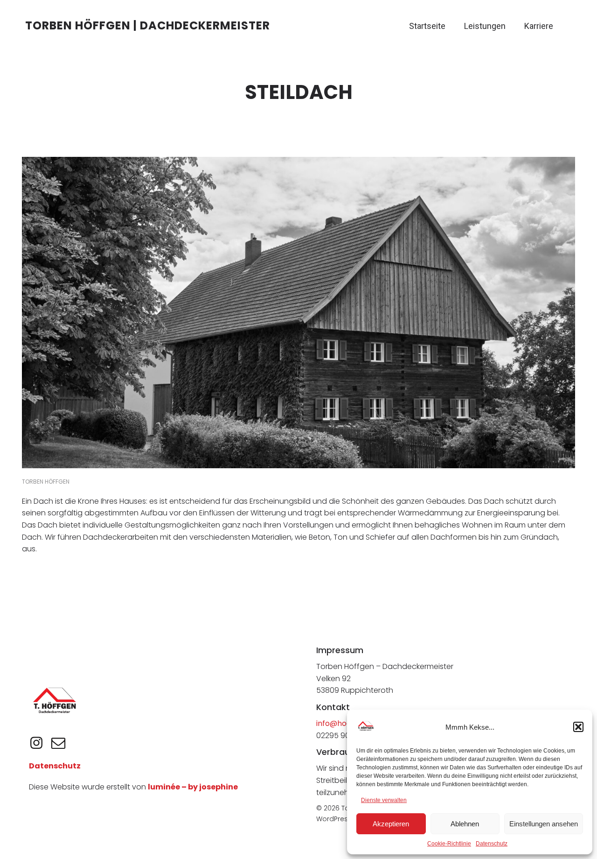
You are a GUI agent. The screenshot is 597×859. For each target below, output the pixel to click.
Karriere (538, 26)
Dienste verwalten (384, 800)
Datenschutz (491, 843)
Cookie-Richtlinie (449, 843)
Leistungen (485, 26)
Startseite (427, 26)
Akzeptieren (391, 824)
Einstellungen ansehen (543, 824)
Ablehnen (465, 824)
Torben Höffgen (45, 482)
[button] (578, 727)
